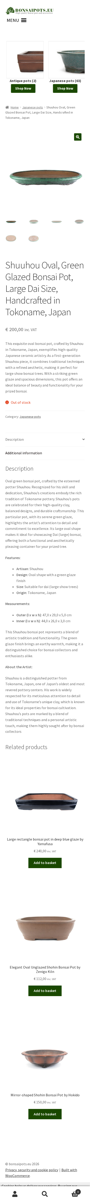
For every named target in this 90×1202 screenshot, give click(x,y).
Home (15, 107)
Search (45, 1194)
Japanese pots (32, 107)
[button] (13, 20)
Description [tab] (14, 439)
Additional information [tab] (23, 453)
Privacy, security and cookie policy (31, 1170)
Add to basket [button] (45, 862)
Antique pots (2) (22, 81)
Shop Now (22, 88)
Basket (69, 1190)
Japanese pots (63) (64, 81)
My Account (15, 1194)
